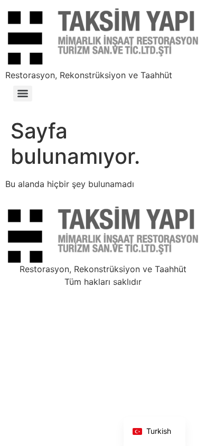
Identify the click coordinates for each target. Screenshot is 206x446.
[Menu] (22, 93)
